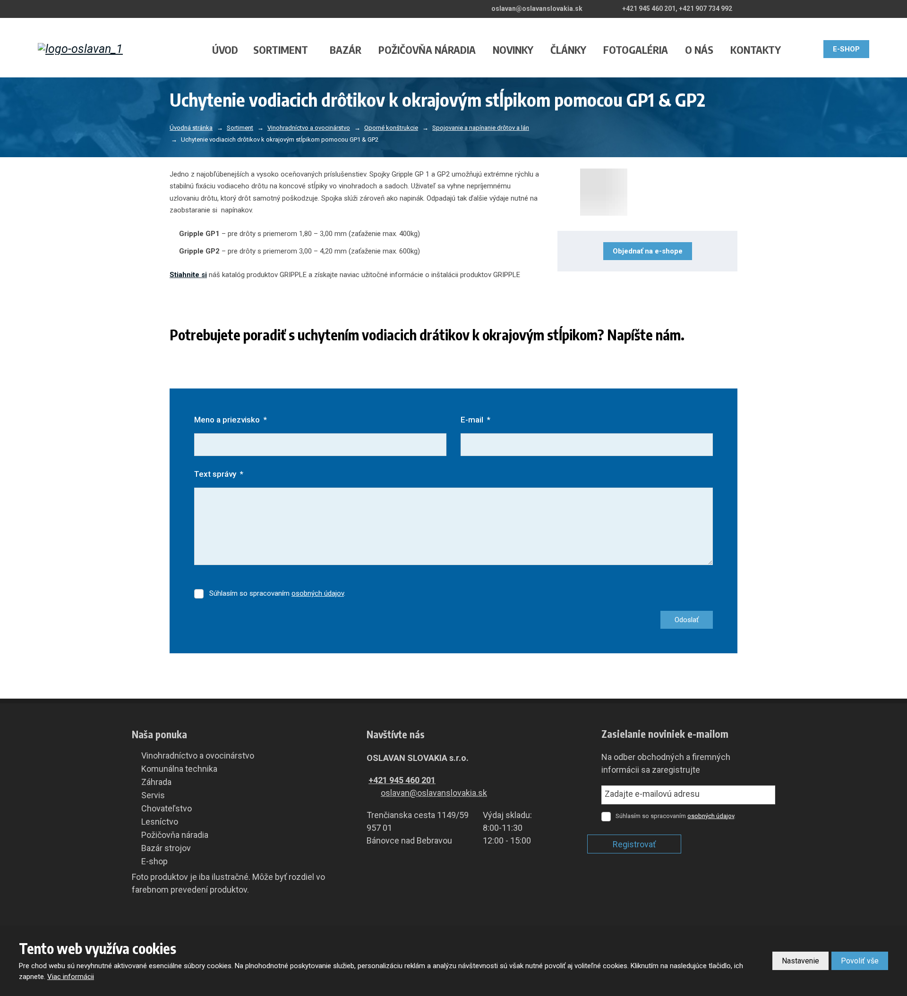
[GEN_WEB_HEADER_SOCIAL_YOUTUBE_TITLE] (852, 8)
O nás (699, 49)
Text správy (218, 474)
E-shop (154, 861)
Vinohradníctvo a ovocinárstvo (197, 755)
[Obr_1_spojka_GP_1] (647, 192)
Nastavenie (800, 960)
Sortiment (280, 49)
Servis (153, 795)
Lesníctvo (159, 822)
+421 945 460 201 (402, 780)
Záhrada (156, 782)
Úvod (225, 49)
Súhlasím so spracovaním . (277, 593)
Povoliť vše (860, 960)
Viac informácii (70, 976)
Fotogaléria (635, 49)
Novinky (513, 49)
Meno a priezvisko (230, 419)
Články (568, 49)
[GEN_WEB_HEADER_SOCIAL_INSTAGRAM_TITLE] (865, 8)
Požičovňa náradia (427, 49)
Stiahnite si (188, 274)
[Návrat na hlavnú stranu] (101, 49)
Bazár (345, 49)
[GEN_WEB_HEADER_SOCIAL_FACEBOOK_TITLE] (839, 8)
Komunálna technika (179, 769)
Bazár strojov (166, 848)
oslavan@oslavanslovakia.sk (434, 793)
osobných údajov (317, 593)
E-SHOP (846, 49)
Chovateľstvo (166, 808)
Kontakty (755, 49)
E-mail (475, 419)
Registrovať (634, 844)
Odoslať (687, 620)
